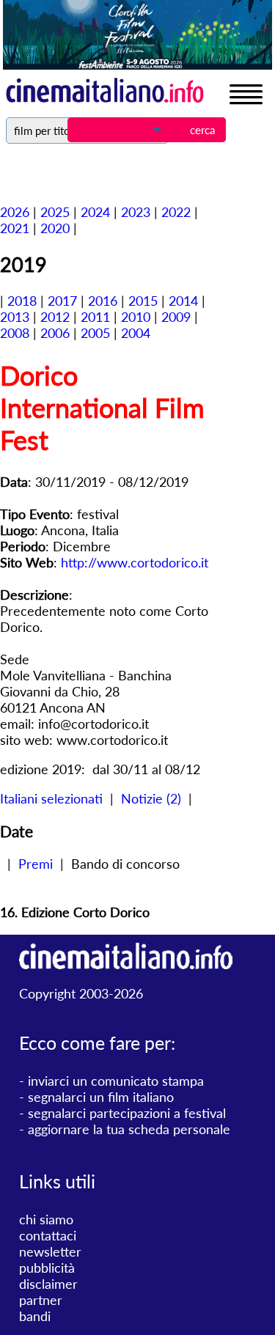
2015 (143, 301)
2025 (55, 212)
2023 (135, 212)
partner (40, 1300)
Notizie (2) (151, 798)
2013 (14, 317)
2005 (95, 333)
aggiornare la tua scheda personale (129, 1129)
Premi (35, 864)
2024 (95, 212)
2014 (183, 301)
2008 (14, 333)
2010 (135, 317)
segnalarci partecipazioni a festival (127, 1113)
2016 (102, 301)
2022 (176, 212)
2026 (14, 212)
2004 (135, 333)
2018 (22, 301)
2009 (176, 317)
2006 (55, 333)
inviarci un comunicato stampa (116, 1081)
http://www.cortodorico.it (134, 562)
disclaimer (48, 1284)
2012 (55, 317)
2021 (14, 228)
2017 (62, 301)
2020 (55, 228)
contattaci (47, 1235)
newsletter (50, 1251)
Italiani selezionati (51, 798)
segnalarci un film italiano (101, 1097)
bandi (35, 1316)
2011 (95, 317)
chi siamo (46, 1219)
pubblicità (47, 1267)
